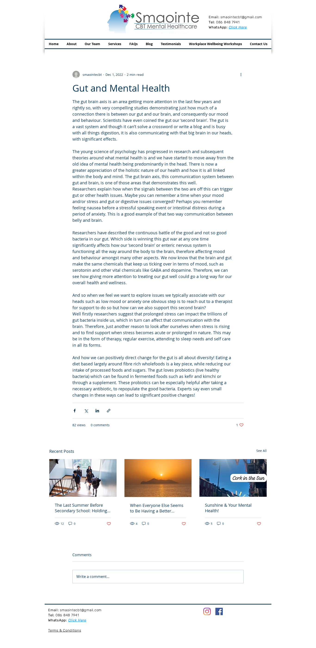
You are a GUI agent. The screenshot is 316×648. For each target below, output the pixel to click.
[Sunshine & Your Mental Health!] (233, 478)
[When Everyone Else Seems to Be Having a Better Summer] (158, 478)
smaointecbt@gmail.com (241, 17)
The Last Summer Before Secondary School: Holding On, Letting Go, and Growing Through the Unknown (82, 507)
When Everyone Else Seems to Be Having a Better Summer (156, 508)
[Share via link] (108, 410)
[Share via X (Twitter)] (86, 410)
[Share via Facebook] (74, 410)
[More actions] (241, 74)
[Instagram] (207, 611)
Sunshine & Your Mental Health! (228, 507)
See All (261, 450)
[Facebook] (219, 611)
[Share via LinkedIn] (97, 410)
